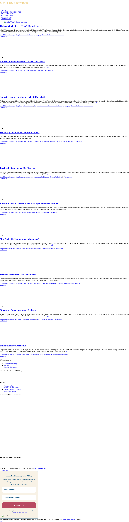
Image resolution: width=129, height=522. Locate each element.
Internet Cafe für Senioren (41, 141)
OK (1, 521)
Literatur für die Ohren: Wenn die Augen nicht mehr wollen (29, 203)
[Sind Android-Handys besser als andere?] (18, 235)
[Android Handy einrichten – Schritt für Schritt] (19, 93)
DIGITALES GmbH (40, 468)
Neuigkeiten (15, 212)
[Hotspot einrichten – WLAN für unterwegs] (15, 22)
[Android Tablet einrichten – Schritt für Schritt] (19, 57)
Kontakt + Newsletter (10, 367)
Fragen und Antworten (41, 106)
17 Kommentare (48, 70)
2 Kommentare (67, 177)
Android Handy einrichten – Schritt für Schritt (23, 97)
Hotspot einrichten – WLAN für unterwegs (20, 26)
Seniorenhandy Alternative (13, 345)
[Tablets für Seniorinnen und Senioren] (19, 306)
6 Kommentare (88, 106)
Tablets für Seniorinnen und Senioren (18, 310)
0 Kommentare (59, 35)
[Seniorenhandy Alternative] (18, 342)
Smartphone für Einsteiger (27, 35)
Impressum (7, 365)
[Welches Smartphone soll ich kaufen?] (19, 271)
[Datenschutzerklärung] (19, 512)
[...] (63, 32)
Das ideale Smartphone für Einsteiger (18, 168)
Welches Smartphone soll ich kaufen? (18, 274)
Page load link (4, 470)
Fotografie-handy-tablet (26, 106)
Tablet (27, 70)
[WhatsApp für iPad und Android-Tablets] (19, 128)
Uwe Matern (4, 35)
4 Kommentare (77, 141)
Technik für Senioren (48, 35)
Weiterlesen (3, 36)
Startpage (38, 35)
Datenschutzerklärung (10, 363)
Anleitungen (11, 35)
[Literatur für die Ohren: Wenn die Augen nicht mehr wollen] (19, 199)
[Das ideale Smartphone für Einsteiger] (19, 164)
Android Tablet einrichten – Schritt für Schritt (22, 61)
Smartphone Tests (9, 386)
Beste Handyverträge (10, 391)
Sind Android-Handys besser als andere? (19, 239)
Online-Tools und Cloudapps (12, 389)
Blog (17, 35)
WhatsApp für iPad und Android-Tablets (19, 132)
